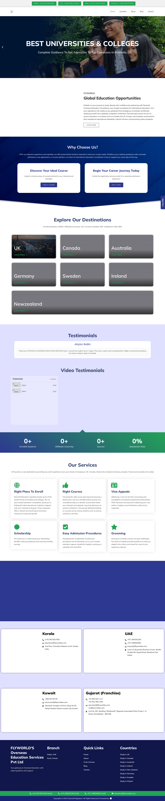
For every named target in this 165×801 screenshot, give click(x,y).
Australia (121, 248)
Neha (24, 391)
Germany (24, 276)
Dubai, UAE (51, 754)
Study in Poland (126, 781)
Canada (71, 248)
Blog (141, 11)
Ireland (119, 276)
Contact (151, 11)
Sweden (72, 276)
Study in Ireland (126, 766)
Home (112, 11)
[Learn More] (27, 254)
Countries (122, 11)
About (133, 11)
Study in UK (124, 754)
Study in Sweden (126, 777)
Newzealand (28, 304)
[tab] (34, 385)
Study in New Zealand (129, 770)
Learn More (19, 254)
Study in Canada (126, 758)
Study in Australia (127, 762)
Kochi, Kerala (52, 758)
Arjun (24, 385)
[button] (2, 47)
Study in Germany (127, 773)
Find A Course (89, 762)
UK (17, 248)
